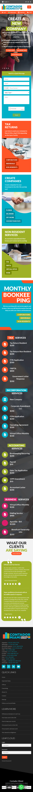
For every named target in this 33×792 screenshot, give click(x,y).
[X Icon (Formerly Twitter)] (30, 1)
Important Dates (6, 681)
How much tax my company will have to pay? (15, 43)
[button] (3, 68)
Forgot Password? (6, 760)
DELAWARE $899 (22, 50)
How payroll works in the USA (10, 725)
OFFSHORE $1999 (16, 54)
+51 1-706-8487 (9, 657)
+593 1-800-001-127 (12, 653)
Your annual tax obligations (9, 732)
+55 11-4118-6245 (17, 648)
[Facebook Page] (4, 666)
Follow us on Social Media (8, 703)
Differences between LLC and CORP (15, 40)
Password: (4, 749)
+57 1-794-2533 (12, 651)
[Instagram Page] (8, 666)
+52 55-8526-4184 (12, 655)
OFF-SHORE (10, 217)
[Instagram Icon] (28, 2)
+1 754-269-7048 (13, 644)
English (5, 2)
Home (3, 677)
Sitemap (4, 699)
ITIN (7, 262)
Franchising (5, 688)
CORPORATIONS (11, 160)
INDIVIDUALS (10, 163)
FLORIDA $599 (10, 50)
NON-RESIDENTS (11, 167)
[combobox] (6, 88)
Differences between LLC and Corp (11, 714)
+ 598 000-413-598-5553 (14, 660)
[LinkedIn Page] (13, 666)
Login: (3, 742)
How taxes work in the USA (9, 717)
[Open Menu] (29, 6)
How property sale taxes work (10, 728)
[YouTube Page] (18, 666)
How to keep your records (9, 721)
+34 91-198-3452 (10, 659)
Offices (4, 684)
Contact (4, 695)
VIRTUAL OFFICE (11, 269)
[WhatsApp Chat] (21, 787)
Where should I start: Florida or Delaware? (16, 46)
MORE (8, 273)
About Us (4, 692)
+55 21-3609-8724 (18, 646)
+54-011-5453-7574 (13, 642)
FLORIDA (9, 210)
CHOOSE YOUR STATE (13, 221)
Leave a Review (16, 553)
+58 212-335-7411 (13, 662)
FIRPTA (8, 265)
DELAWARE (10, 214)
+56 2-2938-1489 (10, 650)
